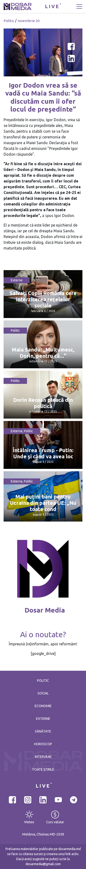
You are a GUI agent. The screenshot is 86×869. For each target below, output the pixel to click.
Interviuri (43, 757)
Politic (9, 21)
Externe (16, 280)
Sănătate (43, 731)
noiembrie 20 (28, 21)
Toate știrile (43, 769)
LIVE (52, 6)
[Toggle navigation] (79, 6)
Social (43, 693)
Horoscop (43, 744)
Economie (43, 706)
